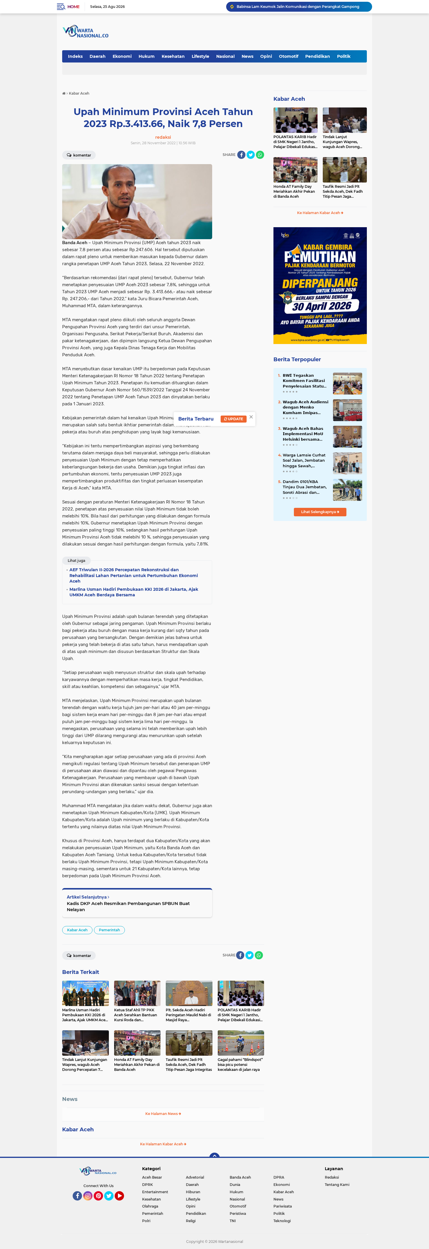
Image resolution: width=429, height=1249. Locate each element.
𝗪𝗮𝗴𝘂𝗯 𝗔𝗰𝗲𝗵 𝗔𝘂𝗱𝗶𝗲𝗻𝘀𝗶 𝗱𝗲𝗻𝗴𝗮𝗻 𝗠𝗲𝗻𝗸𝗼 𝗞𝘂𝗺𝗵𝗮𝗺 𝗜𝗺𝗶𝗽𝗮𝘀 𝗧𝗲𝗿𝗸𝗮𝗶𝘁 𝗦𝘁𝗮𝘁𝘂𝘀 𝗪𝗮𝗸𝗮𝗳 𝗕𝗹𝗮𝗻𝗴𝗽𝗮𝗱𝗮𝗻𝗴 (305, 407)
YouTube (123, 1203)
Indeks (75, 56)
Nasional (225, 56)
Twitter (111, 1203)
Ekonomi (122, 56)
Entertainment (155, 1192)
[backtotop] (214, 1158)
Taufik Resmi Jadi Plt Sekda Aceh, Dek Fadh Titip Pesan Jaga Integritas (343, 191)
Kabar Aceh (77, 930)
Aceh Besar (152, 1177)
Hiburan (193, 1192)
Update (235, 419)
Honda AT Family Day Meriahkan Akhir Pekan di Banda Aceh (294, 191)
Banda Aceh (240, 1177)
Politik (343, 56)
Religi (191, 1221)
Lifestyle (200, 56)
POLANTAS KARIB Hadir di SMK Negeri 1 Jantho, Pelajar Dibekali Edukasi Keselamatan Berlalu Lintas (295, 142)
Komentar (81, 155)
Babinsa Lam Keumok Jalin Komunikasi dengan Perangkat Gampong (298, 6)
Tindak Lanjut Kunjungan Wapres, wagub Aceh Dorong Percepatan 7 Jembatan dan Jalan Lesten (344, 142)
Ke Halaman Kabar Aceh (162, 1144)
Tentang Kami (337, 1184)
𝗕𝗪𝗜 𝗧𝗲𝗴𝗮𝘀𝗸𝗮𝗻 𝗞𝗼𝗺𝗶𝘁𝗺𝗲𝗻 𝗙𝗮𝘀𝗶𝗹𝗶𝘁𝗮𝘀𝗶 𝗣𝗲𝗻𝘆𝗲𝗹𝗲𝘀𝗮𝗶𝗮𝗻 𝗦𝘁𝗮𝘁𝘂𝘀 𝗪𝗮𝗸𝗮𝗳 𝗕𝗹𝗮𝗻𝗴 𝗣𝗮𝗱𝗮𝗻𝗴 (305, 381)
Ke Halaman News (162, 1113)
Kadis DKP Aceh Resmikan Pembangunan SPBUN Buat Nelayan (128, 906)
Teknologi (282, 1221)
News (247, 56)
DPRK (147, 1184)
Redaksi (332, 1177)
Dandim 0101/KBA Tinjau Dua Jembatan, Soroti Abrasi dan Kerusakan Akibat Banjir (305, 487)
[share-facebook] (241, 155)
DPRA (278, 1177)
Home (73, 6)
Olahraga (150, 1206)
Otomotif (288, 56)
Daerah (98, 56)
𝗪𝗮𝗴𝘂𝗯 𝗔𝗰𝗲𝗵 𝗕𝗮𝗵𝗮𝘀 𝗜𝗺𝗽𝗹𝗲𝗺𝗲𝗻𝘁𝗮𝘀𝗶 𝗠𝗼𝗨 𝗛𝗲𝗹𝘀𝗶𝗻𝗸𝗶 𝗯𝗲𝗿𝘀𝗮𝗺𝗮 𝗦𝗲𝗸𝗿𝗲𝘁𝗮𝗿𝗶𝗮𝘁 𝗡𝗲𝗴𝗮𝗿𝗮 (303, 434)
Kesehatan (173, 56)
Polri (146, 1221)
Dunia (235, 1184)
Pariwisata (282, 1206)
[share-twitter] (251, 155)
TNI (233, 1221)
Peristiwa (238, 1213)
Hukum (147, 56)
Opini (266, 56)
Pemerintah (109, 930)
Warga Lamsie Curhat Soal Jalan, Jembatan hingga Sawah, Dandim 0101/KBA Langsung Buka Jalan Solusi (304, 460)
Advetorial (195, 1177)
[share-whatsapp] (260, 155)
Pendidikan (317, 56)
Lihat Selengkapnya (319, 512)
